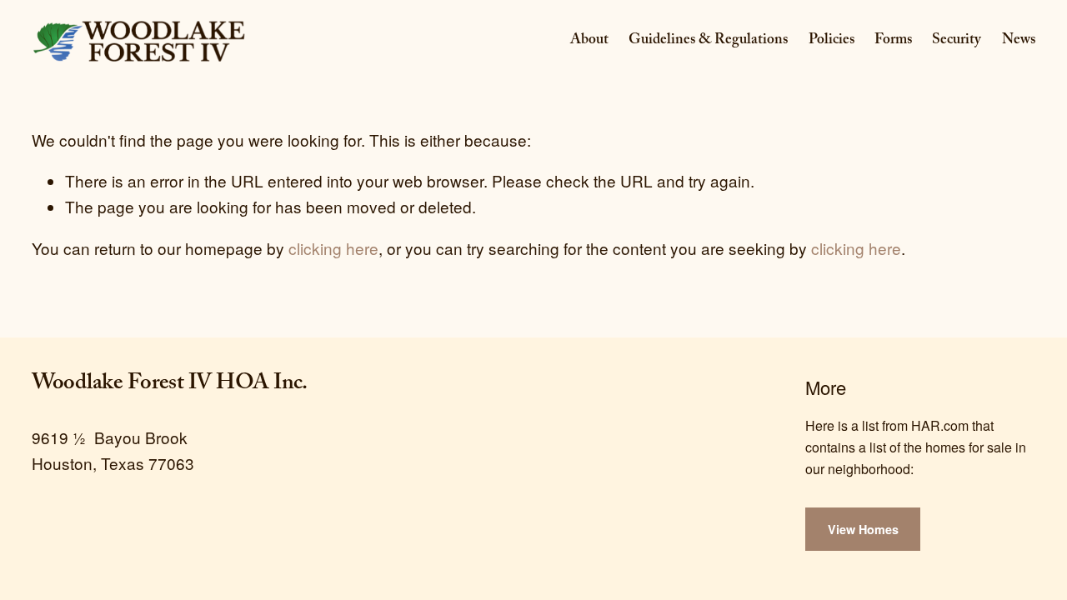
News (1018, 40)
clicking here (333, 248)
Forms (893, 40)
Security (956, 40)
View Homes (863, 529)
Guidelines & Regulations (708, 40)
